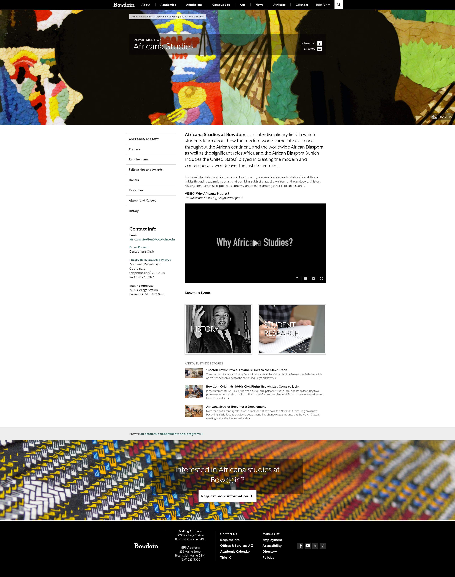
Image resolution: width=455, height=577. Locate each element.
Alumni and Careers (142, 200)
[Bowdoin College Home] (124, 4)
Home (135, 16)
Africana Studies (195, 16)
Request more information (224, 496)
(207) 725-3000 (190, 559)
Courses (134, 149)
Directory (309, 48)
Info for (321, 4)
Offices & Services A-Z (236, 545)
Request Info (230, 540)
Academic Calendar (235, 551)
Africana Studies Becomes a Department (236, 406)
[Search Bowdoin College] (338, 4)
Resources (136, 190)
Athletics (279, 4)
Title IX (225, 557)
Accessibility (272, 545)
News (259, 4)
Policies (268, 557)
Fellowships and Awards (146, 169)
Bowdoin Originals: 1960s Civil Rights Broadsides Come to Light (252, 386)
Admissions (194, 4)
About (145, 4)
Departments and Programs (170, 16)
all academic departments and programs (170, 434)
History (134, 211)
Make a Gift (271, 534)
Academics (168, 4)
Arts (242, 4)
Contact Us (228, 534)
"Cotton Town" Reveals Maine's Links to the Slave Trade (247, 370)
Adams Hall (308, 43)
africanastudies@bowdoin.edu (152, 239)
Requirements (138, 159)
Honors (134, 180)
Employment (272, 540)
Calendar (302, 4)
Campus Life (221, 4)
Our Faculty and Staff (144, 139)
